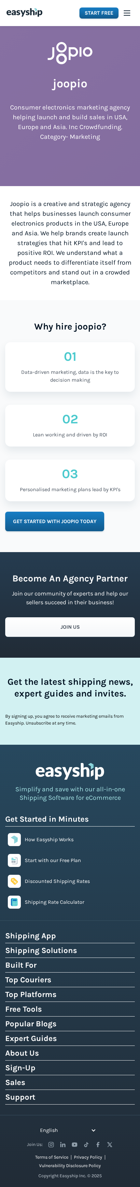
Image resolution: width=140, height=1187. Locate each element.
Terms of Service (51, 1157)
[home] (24, 12)
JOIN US (70, 627)
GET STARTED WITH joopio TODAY (54, 521)
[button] (126, 13)
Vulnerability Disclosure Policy (70, 1165)
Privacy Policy (88, 1157)
